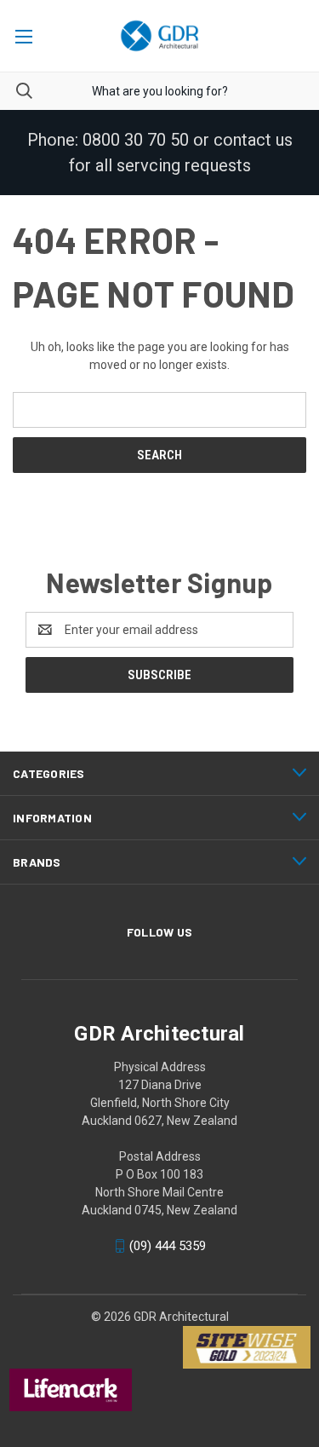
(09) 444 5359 (167, 1246)
